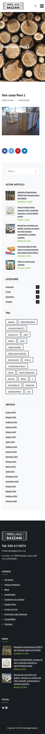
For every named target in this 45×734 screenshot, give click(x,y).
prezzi (23, 379)
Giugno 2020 (11, 486)
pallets (11, 379)
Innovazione (13, 360)
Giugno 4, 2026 (23, 220)
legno (10, 373)
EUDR (26, 335)
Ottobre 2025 (11, 432)
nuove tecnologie (26, 373)
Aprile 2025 (10, 442)
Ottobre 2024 (11, 462)
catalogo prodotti (16, 328)
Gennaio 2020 (11, 501)
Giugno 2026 (11, 412)
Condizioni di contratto (14, 599)
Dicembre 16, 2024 (25, 202)
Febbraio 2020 (11, 496)
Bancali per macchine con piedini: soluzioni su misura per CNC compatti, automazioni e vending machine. (28, 232)
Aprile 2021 (10, 472)
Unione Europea (14, 392)
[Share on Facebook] (5, 151)
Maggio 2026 (11, 417)
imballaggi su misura (17, 354)
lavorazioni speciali (16, 366)
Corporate (10, 287)
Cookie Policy (10, 604)
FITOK (8, 292)
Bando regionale (28, 322)
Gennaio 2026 (11, 427)
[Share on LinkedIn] (24, 151)
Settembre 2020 (12, 482)
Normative (10, 297)
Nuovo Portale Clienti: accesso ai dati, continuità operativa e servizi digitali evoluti (28, 663)
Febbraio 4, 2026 (24, 256)
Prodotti (9, 302)
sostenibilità (14, 385)
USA (28, 392)
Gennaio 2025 (11, 452)
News (6, 589)
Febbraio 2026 (11, 422)
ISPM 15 (28, 360)
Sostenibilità (9, 594)
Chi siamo (8, 580)
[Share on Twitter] (11, 151)
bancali (11, 322)
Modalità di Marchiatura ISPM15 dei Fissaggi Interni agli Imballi (28, 195)
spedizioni (30, 385)
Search (36, 171)
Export (11, 341)
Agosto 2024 (11, 467)
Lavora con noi (11, 609)
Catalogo (8, 624)
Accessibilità (10, 619)
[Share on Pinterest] (18, 151)
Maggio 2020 (11, 491)
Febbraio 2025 (11, 447)
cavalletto (13, 335)
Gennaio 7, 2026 (24, 268)
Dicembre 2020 (12, 477)
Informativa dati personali (15, 614)
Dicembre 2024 (12, 457)
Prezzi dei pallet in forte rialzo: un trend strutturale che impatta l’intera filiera (28, 250)
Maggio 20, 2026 (24, 241)
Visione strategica (12, 585)
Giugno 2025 (11, 437)
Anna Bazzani (23, 100)
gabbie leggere (14, 347)
